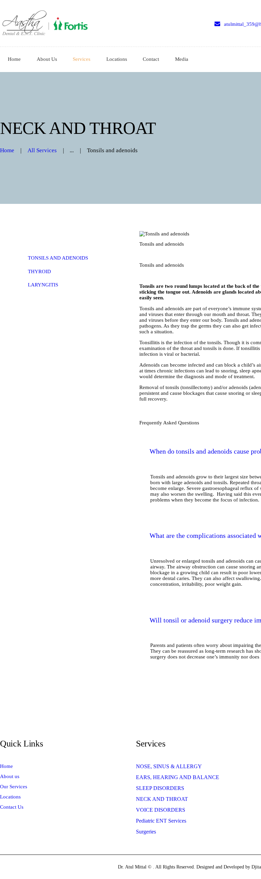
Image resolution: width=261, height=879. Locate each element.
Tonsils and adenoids (58, 258)
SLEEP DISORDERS (160, 788)
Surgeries (146, 831)
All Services (42, 150)
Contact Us (11, 807)
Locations (10, 796)
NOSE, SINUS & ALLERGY (169, 766)
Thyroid (39, 271)
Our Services (13, 786)
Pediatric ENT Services (161, 821)
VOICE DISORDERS (160, 810)
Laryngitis (43, 284)
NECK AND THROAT (162, 799)
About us (9, 776)
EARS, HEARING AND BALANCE (177, 777)
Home (7, 150)
